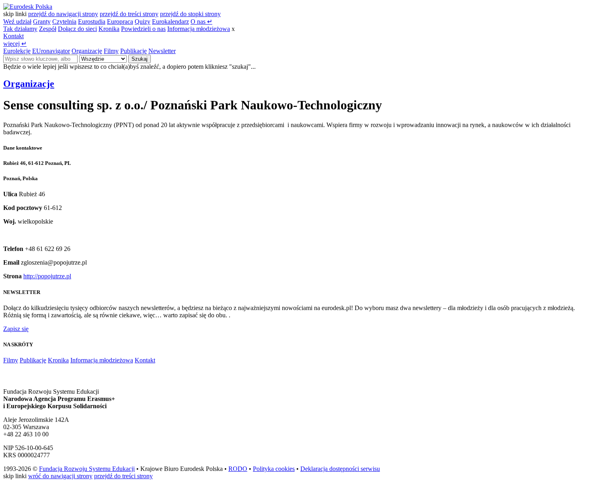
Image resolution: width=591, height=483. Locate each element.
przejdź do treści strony (129, 13)
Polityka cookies (274, 468)
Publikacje (133, 50)
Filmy (111, 50)
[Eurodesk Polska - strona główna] (27, 6)
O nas (201, 21)
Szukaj (139, 59)
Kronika (108, 28)
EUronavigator (51, 50)
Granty (42, 21)
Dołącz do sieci (77, 28)
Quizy (142, 21)
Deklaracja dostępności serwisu (340, 468)
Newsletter (162, 50)
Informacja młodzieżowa (198, 28)
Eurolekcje (17, 50)
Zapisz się (16, 328)
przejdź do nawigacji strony (63, 13)
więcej (15, 43)
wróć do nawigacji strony (60, 476)
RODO (237, 468)
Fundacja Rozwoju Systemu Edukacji (87, 468)
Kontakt (13, 36)
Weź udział (17, 21)
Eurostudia (91, 21)
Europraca (120, 21)
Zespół (47, 28)
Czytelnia (64, 21)
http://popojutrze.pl (47, 276)
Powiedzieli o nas (143, 28)
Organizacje (87, 50)
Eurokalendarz (170, 21)
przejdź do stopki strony (190, 13)
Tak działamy (20, 28)
